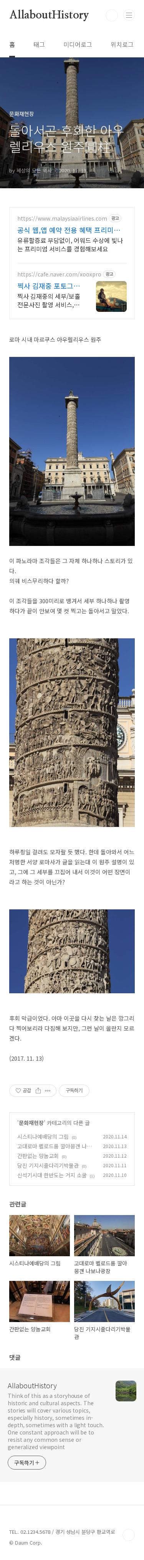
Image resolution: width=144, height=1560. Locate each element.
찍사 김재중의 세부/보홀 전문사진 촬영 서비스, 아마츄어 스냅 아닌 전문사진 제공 (48, 300)
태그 (39, 44)
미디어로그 (77, 44)
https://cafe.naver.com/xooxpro (59, 274)
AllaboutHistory (49, 15)
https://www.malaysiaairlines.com (62, 218)
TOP (128, 1535)
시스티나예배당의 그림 (43, 1136)
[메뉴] (129, 15)
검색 (112, 15)
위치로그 (122, 44)
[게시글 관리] (48, 1090)
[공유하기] (38, 1090)
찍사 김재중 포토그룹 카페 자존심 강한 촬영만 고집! (48, 285)
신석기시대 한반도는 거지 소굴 (52, 1175)
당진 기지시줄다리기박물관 (48, 1165)
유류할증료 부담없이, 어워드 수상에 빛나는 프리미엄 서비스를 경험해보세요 (70, 244)
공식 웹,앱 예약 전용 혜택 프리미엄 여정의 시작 (68, 229)
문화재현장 (31, 1122)
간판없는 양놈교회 (38, 1156)
